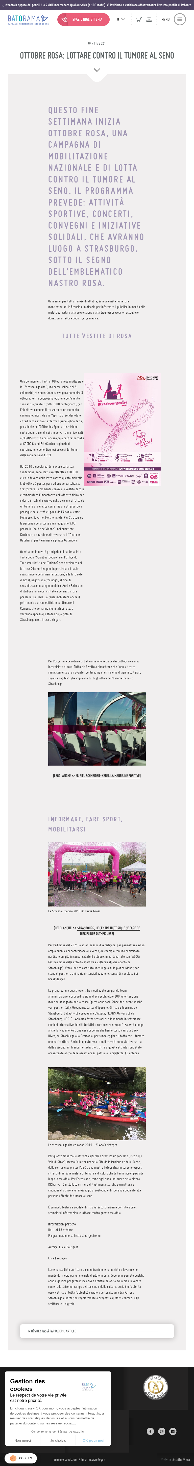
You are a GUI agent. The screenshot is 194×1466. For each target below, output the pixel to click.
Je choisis (58, 1440)
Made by (169, 1459)
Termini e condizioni (64, 1459)
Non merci (22, 1440)
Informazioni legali (93, 1459)
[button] (21, 1458)
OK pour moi (93, 1440)
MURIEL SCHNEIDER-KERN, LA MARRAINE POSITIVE (108, 775)
